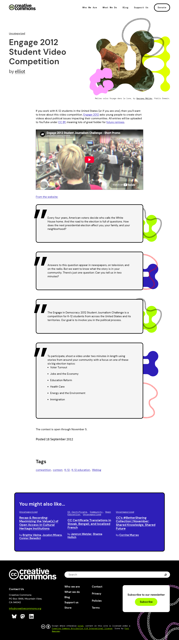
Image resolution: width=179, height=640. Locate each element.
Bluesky (14, 616)
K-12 (67, 470)
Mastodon (23, 616)
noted (80, 626)
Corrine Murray (129, 535)
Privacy (96, 593)
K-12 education (81, 470)
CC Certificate (77, 511)
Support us (71, 602)
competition (43, 470)
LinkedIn (31, 616)
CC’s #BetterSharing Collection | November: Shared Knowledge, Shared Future (135, 523)
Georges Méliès (144, 98)
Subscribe (146, 602)
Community (96, 511)
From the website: (47, 197)
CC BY (62, 122)
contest (57, 470)
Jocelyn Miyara (52, 535)
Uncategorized (17, 33)
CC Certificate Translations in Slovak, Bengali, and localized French (89, 523)
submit (166, 574)
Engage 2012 (91, 114)
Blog (125, 7)
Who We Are (90, 7)
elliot (20, 71)
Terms (96, 607)
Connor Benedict (30, 538)
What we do (72, 592)
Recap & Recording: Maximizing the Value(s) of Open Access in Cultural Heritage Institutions (38, 523)
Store (67, 607)
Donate (162, 7)
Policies (97, 600)
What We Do (110, 7)
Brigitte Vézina (32, 535)
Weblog (96, 470)
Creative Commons (22, 7)
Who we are (72, 586)
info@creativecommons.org (25, 608)
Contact (97, 586)
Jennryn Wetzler (81, 534)
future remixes (115, 122)
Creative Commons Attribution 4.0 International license (82, 628)
